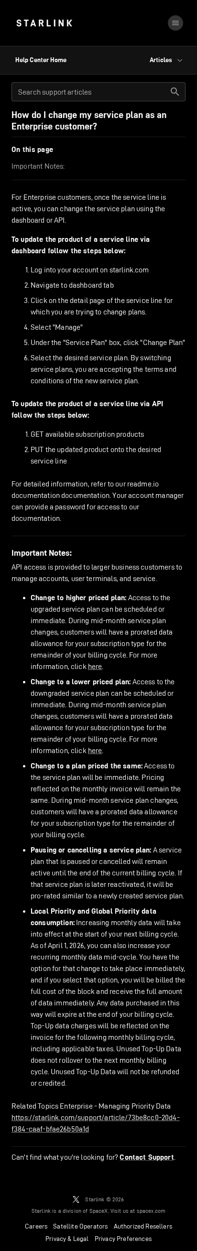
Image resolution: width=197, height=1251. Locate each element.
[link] (44, 23)
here (95, 666)
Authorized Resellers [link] (143, 1226)
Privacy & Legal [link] (67, 1238)
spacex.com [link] (151, 1211)
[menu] (175, 23)
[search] (175, 91)
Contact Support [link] (147, 1157)
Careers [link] (36, 1226)
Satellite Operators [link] (80, 1226)
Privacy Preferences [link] (123, 1238)
